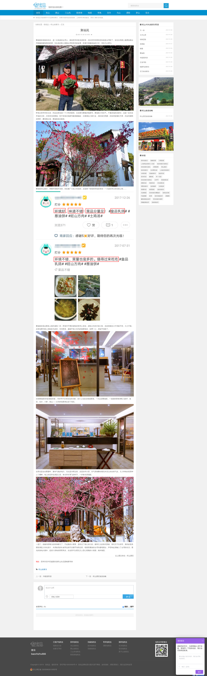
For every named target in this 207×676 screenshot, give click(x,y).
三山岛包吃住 (75, 651)
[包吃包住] (39, 6)
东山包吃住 (74, 645)
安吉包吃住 (123, 648)
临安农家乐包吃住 (162, 164)
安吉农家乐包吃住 (146, 180)
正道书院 (143, 62)
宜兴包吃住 (92, 645)
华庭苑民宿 (47, 576)
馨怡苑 (151, 176)
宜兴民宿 (143, 176)
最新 (126, 607)
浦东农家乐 (160, 189)
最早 (132, 607)
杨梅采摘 (153, 160)
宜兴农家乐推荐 (157, 199)
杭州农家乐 (144, 170)
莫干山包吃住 (124, 651)
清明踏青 (155, 167)
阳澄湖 (79, 12)
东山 (48, 12)
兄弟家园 (143, 193)
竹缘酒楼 (143, 196)
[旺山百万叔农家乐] (156, 136)
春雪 (150, 196)
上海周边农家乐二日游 (147, 164)
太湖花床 (161, 186)
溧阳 (128, 12)
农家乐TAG (57, 648)
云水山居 (143, 35)
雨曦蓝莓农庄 (145, 202)
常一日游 (158, 176)
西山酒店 (164, 167)
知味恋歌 (143, 39)
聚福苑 (142, 53)
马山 (119, 12)
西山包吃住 (74, 648)
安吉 (147, 12)
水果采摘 (143, 173)
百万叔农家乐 (144, 71)
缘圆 (141, 48)
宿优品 (46, 24)
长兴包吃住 (123, 645)
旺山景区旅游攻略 (99, 576)
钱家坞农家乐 (144, 67)
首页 (38, 12)
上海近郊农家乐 (164, 170)
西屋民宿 (143, 189)
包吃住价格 (166, 193)
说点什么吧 (50, 588)
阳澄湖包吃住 (75, 654)
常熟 (99, 12)
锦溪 (90, 12)
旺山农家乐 (55, 24)
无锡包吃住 (92, 648)
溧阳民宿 (143, 183)
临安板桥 (153, 186)
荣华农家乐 (144, 160)
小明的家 (161, 160)
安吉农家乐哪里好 (154, 193)
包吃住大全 (57, 645)
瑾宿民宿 (152, 183)
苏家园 (142, 44)
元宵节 (156, 180)
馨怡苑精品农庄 (145, 199)
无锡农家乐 (152, 173)
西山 (57, 12)
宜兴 (109, 12)
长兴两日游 (154, 170)
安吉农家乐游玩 (145, 167)
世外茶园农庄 (159, 196)
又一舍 (142, 30)
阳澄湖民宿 (164, 180)
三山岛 (68, 12)
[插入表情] (47, 596)
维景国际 (152, 189)
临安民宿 (161, 173)
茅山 (138, 12)
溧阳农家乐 (144, 186)
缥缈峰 (168, 196)
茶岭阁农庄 (155, 202)
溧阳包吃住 (107, 645)
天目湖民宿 (160, 183)
